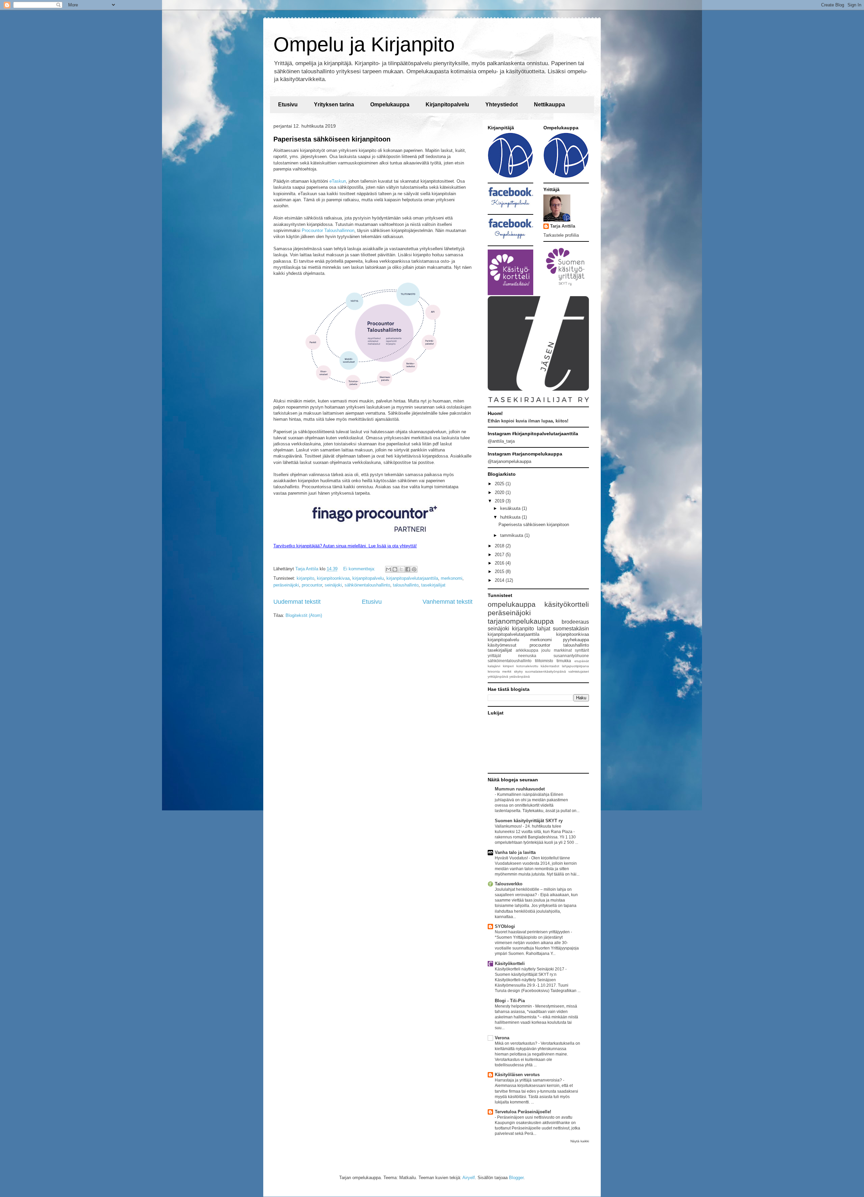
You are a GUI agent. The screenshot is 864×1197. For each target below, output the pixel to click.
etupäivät (581, 661)
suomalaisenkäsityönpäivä (545, 671)
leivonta (494, 671)
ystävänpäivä (519, 676)
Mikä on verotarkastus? (516, 1043)
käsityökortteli (566, 604)
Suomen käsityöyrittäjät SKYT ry (529, 820)
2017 (500, 554)
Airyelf (468, 1177)
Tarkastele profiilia (561, 235)
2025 (500, 483)
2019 (500, 500)
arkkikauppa (527, 650)
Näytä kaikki (579, 1141)
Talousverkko (508, 883)
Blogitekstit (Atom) (304, 615)
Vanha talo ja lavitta (515, 852)
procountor (312, 585)
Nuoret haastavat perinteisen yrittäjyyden (533, 932)
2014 (500, 580)
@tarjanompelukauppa (509, 461)
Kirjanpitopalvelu (447, 104)
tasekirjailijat (433, 585)
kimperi (508, 666)
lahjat (543, 628)
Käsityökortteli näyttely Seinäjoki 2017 (530, 969)
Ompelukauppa (389, 104)
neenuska (527, 655)
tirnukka (564, 660)
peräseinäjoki (286, 585)
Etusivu (288, 104)
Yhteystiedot (501, 104)
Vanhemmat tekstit (448, 601)
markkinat (563, 650)
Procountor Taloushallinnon (328, 230)
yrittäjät (494, 655)
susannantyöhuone (571, 655)
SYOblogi (505, 926)
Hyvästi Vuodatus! (512, 858)
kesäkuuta (511, 508)
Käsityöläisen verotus (517, 1074)
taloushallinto (405, 585)
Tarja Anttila (562, 226)
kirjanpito (305, 578)
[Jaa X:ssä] (401, 569)
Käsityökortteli (510, 963)
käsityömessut (502, 645)
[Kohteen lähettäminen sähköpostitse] (388, 569)
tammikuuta (512, 535)
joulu (545, 650)
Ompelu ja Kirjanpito (364, 44)
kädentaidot (550, 666)
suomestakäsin (571, 628)
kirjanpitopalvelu (368, 578)
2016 (500, 563)
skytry (518, 671)
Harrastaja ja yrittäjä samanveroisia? (529, 1080)
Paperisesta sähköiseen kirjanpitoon (331, 139)
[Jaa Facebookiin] (407, 569)
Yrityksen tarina (334, 104)
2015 (500, 571)
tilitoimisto (544, 660)
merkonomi (451, 578)
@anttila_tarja (501, 441)
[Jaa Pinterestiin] (414, 569)
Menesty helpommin (514, 1006)
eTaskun (337, 181)
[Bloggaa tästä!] (395, 569)
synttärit (582, 650)
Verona (502, 1037)
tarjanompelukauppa (521, 621)
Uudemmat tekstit (297, 601)
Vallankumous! (509, 826)
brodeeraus (575, 622)
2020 (500, 492)
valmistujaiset (578, 671)
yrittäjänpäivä (498, 676)
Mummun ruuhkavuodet (520, 788)
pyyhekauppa (576, 639)
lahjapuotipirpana (575, 666)
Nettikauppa (549, 104)
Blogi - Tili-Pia (510, 1000)
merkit (506, 671)
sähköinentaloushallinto (367, 585)
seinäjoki (333, 585)
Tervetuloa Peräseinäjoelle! (523, 1111)
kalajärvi (494, 666)
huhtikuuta (511, 517)
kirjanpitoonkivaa (333, 578)
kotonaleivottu (527, 666)
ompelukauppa (512, 604)
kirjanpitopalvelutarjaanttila (412, 578)
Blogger (516, 1177)
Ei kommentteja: (360, 568)
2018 (500, 545)
